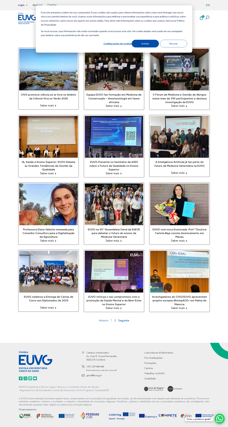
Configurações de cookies (118, 43)
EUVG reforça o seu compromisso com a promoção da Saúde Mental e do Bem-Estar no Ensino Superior (114, 300)
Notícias (37, 5)
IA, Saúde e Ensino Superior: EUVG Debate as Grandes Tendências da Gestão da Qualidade (48, 165)
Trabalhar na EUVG (154, 373)
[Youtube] (35, 378)
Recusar (173, 43)
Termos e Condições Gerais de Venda (78, 387)
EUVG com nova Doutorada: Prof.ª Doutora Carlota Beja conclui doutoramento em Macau (179, 233)
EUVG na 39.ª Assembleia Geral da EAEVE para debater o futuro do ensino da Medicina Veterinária (114, 233)
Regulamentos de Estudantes (35, 390)
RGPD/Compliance (29, 387)
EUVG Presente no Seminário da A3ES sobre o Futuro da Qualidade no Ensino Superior (113, 165)
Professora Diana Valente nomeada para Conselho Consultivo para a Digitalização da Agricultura (49, 233)
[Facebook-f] (21, 378)
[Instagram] (25, 378)
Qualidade (150, 379)
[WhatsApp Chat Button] (220, 419)
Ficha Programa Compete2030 (93, 390)
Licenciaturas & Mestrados (158, 353)
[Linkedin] (30, 378)
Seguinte (123, 320)
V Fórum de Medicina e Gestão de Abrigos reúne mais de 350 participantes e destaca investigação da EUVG (179, 98)
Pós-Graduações (153, 358)
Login (21, 5)
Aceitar (145, 43)
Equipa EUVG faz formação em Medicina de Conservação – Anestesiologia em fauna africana (114, 98)
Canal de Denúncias (64, 390)
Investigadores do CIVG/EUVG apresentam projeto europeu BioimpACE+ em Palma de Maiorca (179, 300)
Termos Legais (48, 387)
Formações (150, 363)
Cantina (51, 5)
